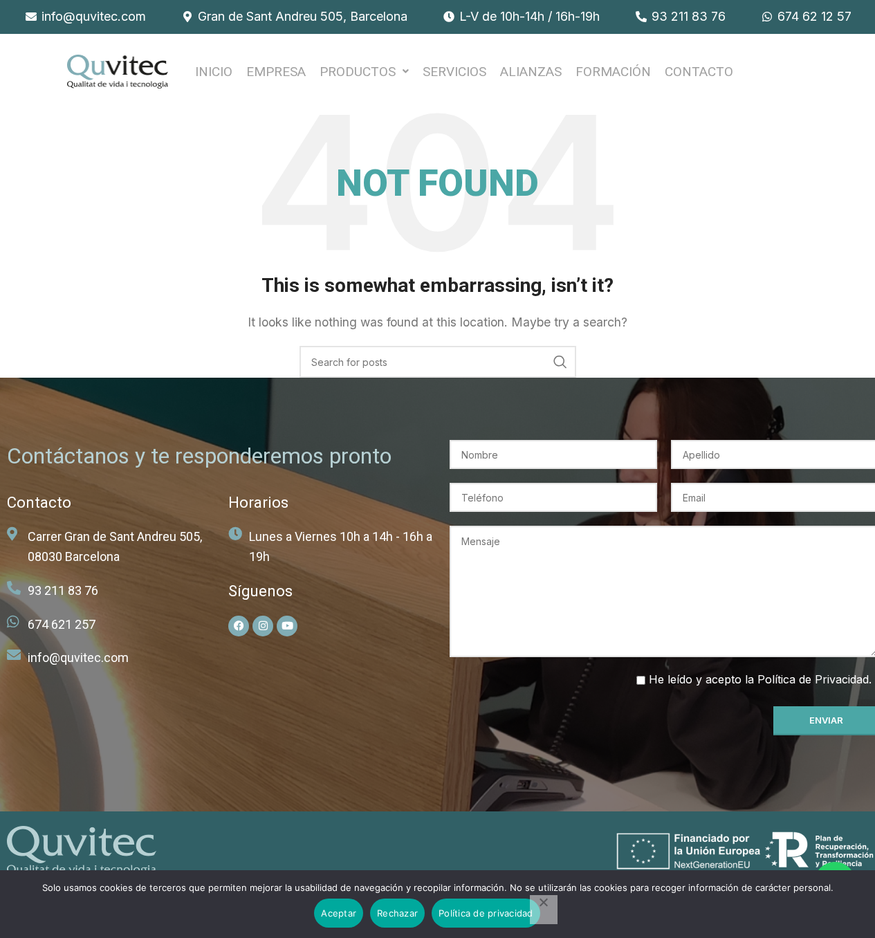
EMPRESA (276, 72)
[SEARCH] (560, 362)
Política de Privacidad (813, 679)
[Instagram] (262, 626)
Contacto (699, 72)
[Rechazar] (544, 909)
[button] (364, 72)
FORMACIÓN (613, 72)
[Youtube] (287, 626)
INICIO (213, 72)
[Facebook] (238, 626)
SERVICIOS (454, 72)
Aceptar (338, 913)
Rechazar (397, 913)
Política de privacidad (486, 913)
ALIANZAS (531, 72)
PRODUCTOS (358, 72)
